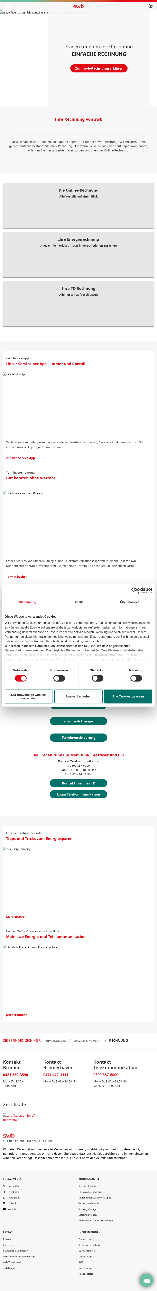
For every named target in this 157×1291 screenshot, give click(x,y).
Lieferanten (85, 1256)
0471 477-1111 (55, 1074)
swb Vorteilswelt (12, 1262)
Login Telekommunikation (78, 794)
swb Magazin (10, 1268)
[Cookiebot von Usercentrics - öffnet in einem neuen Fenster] (134, 590)
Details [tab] (78, 602)
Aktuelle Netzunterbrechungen (95, 1220)
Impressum (85, 1268)
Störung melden (87, 1215)
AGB (81, 1262)
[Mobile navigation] (8, 6)
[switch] (59, 678)
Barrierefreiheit (87, 1251)
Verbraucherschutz (89, 1245)
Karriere (7, 1245)
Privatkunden (55, 1041)
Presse (7, 1239)
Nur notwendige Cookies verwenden (28, 696)
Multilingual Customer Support (95, 1197)
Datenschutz (85, 1239)
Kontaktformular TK (78, 783)
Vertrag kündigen (88, 1209)
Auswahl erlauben (78, 696)
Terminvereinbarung (78, 737)
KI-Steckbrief (85, 1273)
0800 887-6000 (105, 1074)
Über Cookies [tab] (129, 602)
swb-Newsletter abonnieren (19, 1256)
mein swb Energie (78, 721)
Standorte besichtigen (15, 1251)
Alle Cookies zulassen (128, 696)
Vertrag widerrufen (89, 1203)
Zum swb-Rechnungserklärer (99, 68)
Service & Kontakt (88, 1041)
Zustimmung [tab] (27, 602)
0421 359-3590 (15, 1074)
